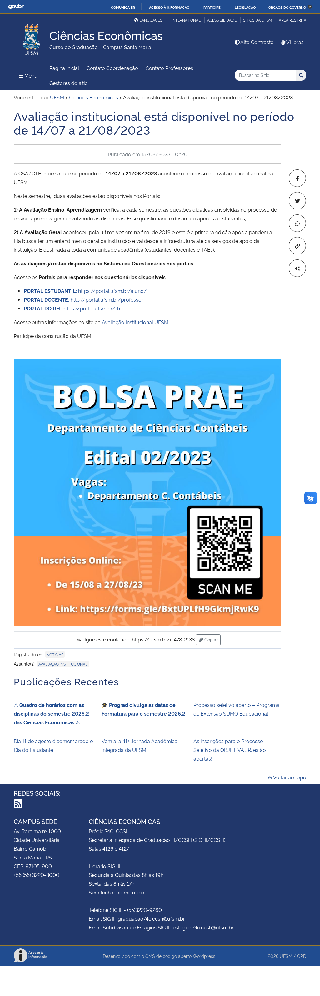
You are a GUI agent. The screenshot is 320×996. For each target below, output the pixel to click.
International (186, 20)
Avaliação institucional (63, 664)
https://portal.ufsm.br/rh (72, 308)
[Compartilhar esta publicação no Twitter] (297, 200)
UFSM (286, 956)
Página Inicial (64, 67)
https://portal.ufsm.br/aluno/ (112, 290)
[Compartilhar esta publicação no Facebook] (297, 178)
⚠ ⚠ (51, 713)
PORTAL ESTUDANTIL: (51, 290)
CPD (301, 956)
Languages (150, 20)
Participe (212, 7)
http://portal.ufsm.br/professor (83, 299)
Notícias (55, 654)
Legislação (245, 7)
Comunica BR (123, 7)
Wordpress (204, 956)
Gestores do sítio (68, 82)
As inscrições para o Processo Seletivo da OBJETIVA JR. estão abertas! (229, 749)
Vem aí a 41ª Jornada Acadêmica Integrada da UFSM (140, 745)
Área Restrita (292, 20)
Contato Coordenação (112, 67)
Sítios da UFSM (257, 20)
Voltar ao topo (289, 777)
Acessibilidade (222, 20)
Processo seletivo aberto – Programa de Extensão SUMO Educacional (236, 709)
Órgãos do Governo (287, 7)
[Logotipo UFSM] (31, 37)
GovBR (16, 7)
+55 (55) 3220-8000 (36, 874)
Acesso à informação (169, 7)
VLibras (295, 41)
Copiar (212, 639)
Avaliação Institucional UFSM (135, 322)
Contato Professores (169, 67)
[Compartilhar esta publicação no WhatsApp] (297, 223)
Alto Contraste (256, 41)
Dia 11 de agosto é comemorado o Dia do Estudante (53, 745)
